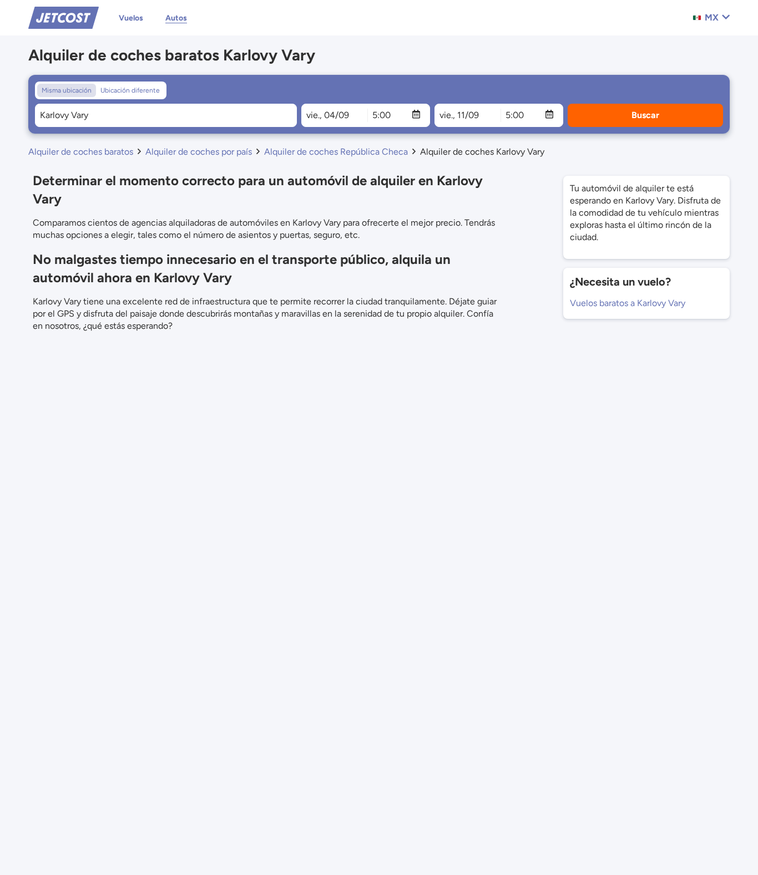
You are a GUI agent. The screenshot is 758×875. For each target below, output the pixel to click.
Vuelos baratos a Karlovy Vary (627, 303)
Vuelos (131, 18)
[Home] (63, 17)
